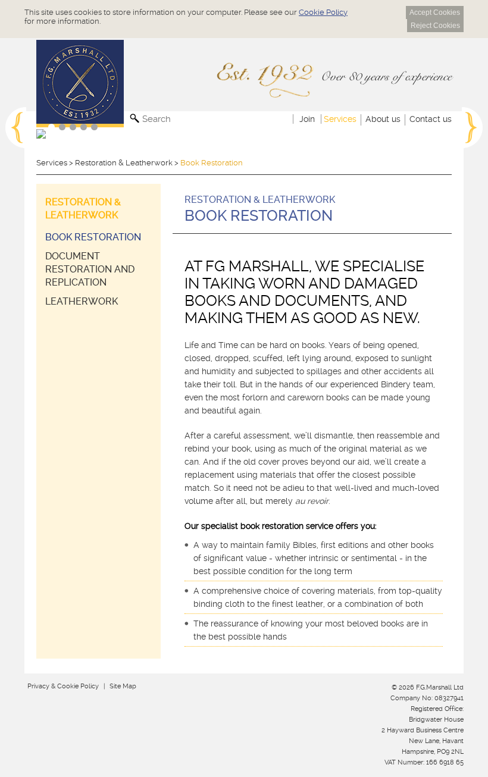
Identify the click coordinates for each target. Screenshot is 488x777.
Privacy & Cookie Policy (63, 686)
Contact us (430, 119)
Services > (55, 162)
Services (340, 119)
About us (383, 119)
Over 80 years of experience (386, 76)
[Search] (136, 119)
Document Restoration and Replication (89, 269)
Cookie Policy (323, 12)
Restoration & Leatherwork (124, 162)
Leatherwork (81, 301)
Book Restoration (93, 237)
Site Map (123, 686)
